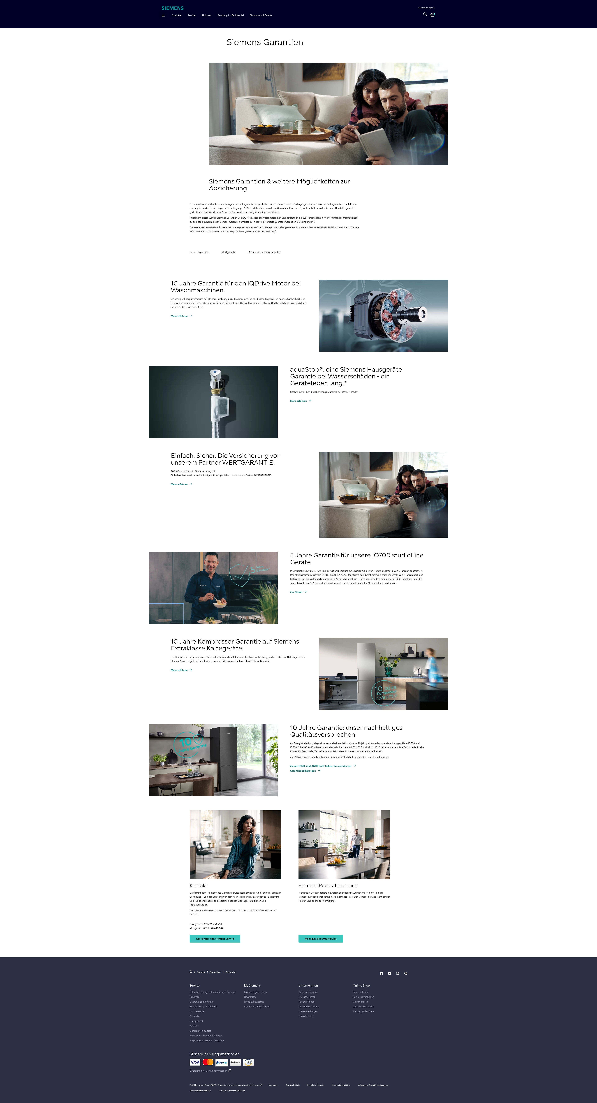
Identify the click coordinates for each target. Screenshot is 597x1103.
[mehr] (230, 1071)
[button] (163, 15)
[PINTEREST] (405, 973)
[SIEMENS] (172, 8)
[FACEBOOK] (381, 973)
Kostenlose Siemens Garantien (264, 252)
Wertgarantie (229, 252)
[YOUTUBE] (389, 973)
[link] (425, 15)
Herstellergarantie (199, 252)
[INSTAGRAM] (397, 973)
